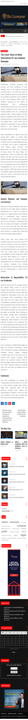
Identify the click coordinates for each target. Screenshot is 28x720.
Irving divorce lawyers (14, 531)
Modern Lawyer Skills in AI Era (16, 489)
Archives (4, 508)
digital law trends (16, 528)
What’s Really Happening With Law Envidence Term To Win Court (21, 445)
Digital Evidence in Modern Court (7, 443)
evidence (23, 528)
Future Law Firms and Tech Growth (17, 474)
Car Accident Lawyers (6, 526)
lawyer (16, 535)
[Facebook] (2, 403)
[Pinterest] (9, 403)
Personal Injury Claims (21, 538)
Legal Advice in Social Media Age (16, 466)
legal (23, 535)
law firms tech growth (6, 535)
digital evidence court (6, 528)
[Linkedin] (13, 403)
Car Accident (23, 522)
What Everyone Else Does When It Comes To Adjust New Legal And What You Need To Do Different (7, 416)
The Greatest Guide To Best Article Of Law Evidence (21, 413)
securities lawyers (5, 540)
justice (24, 532)
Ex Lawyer (4, 42)
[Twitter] (6, 403)
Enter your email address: (14, 670)
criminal (21, 525)
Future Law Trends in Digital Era (16, 497)
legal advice (4, 538)
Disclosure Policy (12, 713)
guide (4, 531)
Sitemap (20, 713)
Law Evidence (13, 42)
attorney (14, 522)
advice (5, 522)
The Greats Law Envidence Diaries (15, 36)
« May (13, 652)
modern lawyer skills (11, 538)
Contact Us (3, 713)
